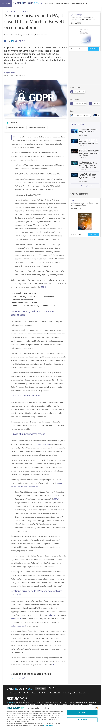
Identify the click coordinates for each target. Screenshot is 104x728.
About (9, 693)
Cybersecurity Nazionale (62, 3)
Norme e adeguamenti (19, 35)
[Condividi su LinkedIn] (12, 40)
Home (6, 35)
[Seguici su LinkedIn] (49, 688)
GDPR (55, 499)
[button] (6, 3)
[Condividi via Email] (16, 40)
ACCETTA (82, 712)
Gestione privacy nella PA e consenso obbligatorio (33, 297)
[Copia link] (23, 40)
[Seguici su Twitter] (54, 688)
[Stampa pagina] (19, 40)
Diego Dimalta (9, 73)
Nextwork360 (11, 702)
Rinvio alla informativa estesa (24, 302)
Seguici (39, 688)
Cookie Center (84, 693)
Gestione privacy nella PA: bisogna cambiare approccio (35, 305)
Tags (20, 693)
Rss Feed (27, 693)
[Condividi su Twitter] (8, 40)
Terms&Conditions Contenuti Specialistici (63, 693)
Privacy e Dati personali (38, 35)
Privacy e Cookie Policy (40, 693)
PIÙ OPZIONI (82, 719)
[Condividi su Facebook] (5, 40)
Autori (15, 693)
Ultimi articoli (49, 3)
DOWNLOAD (93, 49)
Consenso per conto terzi (22, 299)
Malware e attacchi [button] (78, 3)
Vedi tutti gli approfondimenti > (90, 186)
